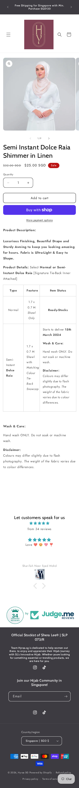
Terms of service (51, 779)
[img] (39, 523)
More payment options (39, 220)
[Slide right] (49, 138)
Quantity (8, 174)
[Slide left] (30, 138)
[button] (8, 34)
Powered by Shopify (40, 772)
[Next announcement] (71, 7)
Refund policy (63, 772)
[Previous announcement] (7, 7)
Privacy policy (30, 779)
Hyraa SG (23, 772)
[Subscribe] (65, 696)
